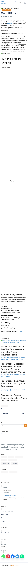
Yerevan (9, 23)
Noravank (19, 456)
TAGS (3, 454)
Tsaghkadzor (6, 463)
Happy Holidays (15, 565)
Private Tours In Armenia (7, 511)
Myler (5, 20)
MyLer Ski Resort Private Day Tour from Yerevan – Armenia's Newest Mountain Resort (12, 350)
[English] (16, 2)
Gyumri (11, 456)
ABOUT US (4, 431)
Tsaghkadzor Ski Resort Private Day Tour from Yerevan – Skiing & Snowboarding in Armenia (13, 367)
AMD (20, 2)
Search (3, 423)
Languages (3, 544)
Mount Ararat (22, 44)
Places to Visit (6, 9)
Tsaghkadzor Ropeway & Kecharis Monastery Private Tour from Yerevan (14, 398)
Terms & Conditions (5, 532)
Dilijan (4, 456)
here (21, 331)
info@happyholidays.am (9, 495)
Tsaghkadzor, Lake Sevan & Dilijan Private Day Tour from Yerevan (13, 383)
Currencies (3, 550)
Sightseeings (12, 460)
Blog (2, 518)
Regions (3, 469)
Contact (3, 521)
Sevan (4, 460)
